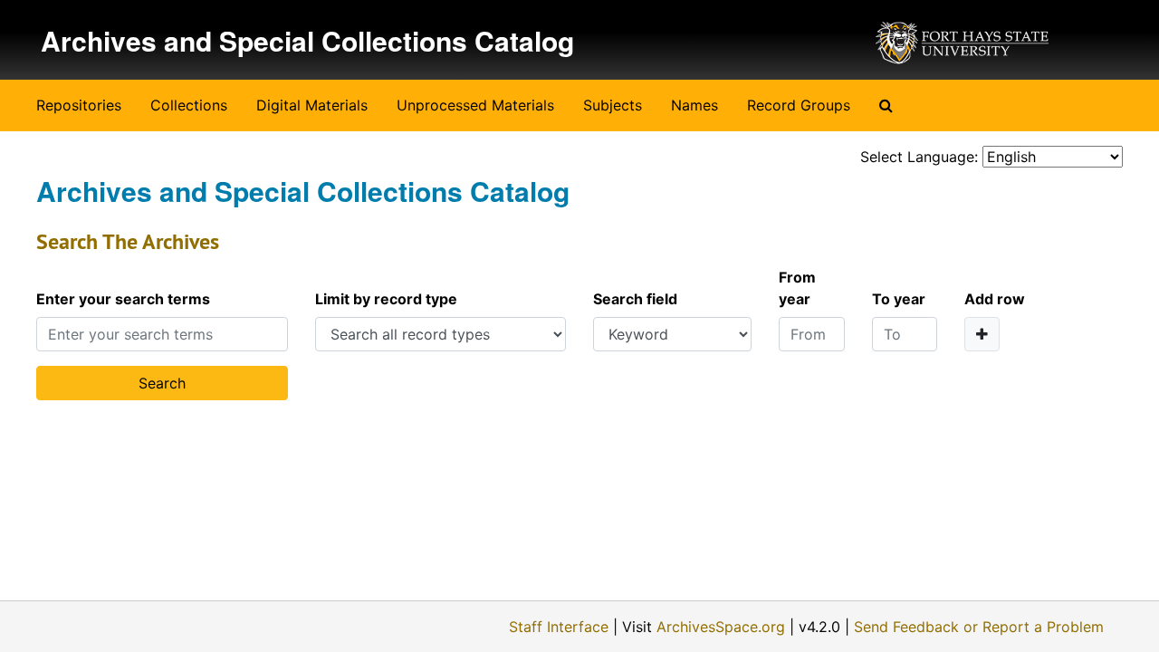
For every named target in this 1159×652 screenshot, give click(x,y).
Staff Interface (558, 627)
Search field (635, 299)
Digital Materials (312, 105)
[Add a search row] (982, 334)
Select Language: (919, 157)
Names (694, 105)
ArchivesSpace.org (720, 627)
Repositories (78, 105)
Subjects (612, 105)
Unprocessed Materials (475, 105)
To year (898, 299)
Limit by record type (386, 299)
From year (797, 288)
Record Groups (798, 105)
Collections (188, 105)
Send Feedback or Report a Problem (979, 627)
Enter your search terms (123, 299)
